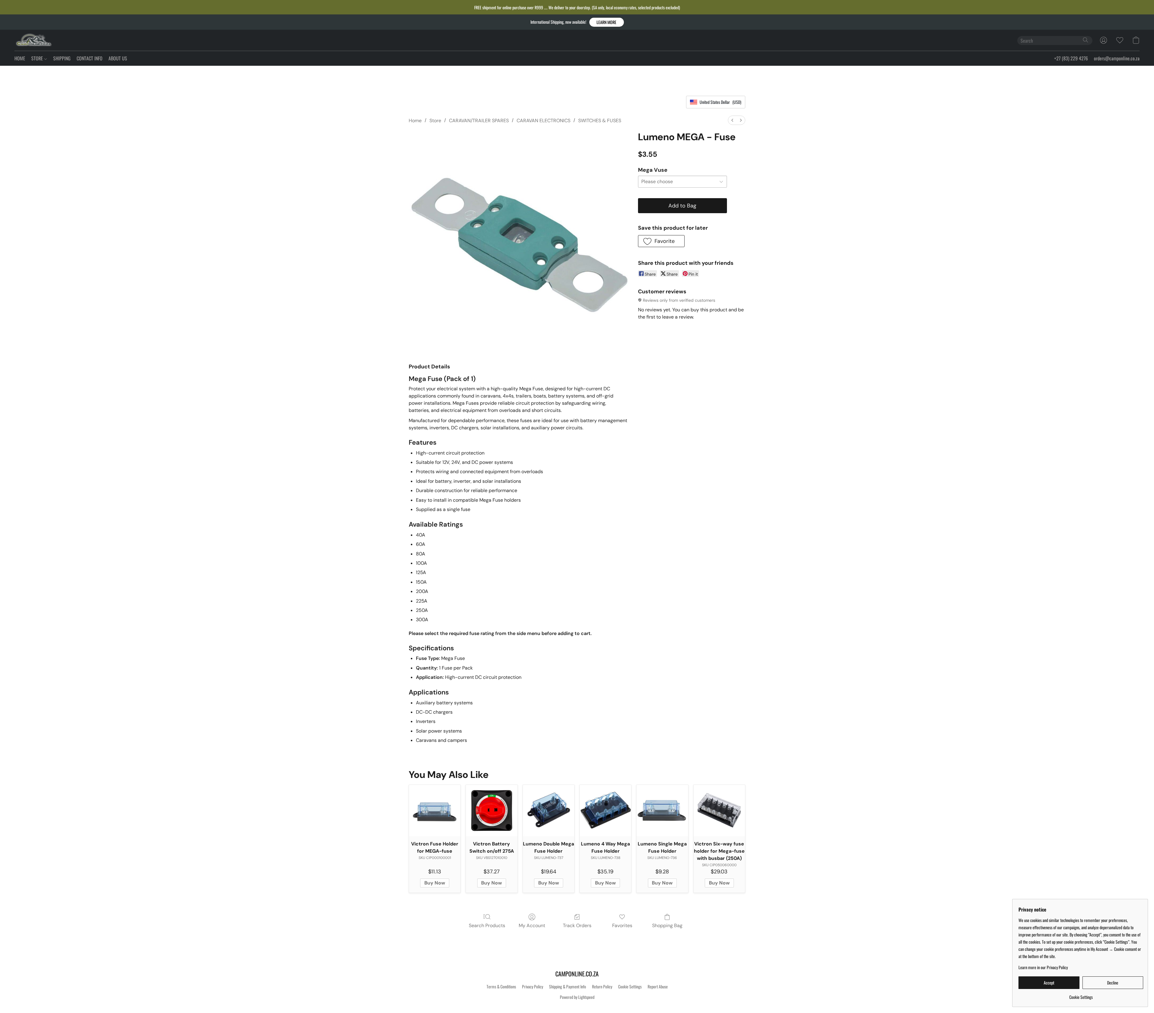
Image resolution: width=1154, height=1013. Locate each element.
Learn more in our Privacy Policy (1043, 967)
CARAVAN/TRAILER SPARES (479, 120)
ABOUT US (117, 58)
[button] (606, 22)
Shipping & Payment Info (567, 987)
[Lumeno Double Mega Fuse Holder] (548, 810)
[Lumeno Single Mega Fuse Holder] (662, 810)
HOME (19, 58)
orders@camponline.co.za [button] (1117, 58)
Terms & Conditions (501, 987)
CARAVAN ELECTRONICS (543, 120)
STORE (37, 58)
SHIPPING (62, 58)
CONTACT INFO (89, 58)
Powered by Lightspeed (577, 997)
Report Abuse (658, 987)
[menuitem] (732, 120)
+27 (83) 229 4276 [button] (1071, 58)
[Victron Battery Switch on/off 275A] (491, 810)
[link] (1080, 995)
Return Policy (602, 987)
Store (435, 120)
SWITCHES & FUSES (599, 120)
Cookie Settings (630, 987)
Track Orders (577, 925)
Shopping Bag (667, 925)
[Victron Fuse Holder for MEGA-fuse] (434, 810)
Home (415, 120)
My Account (532, 925)
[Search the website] (1085, 40)
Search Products (487, 925)
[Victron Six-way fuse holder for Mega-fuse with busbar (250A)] (719, 810)
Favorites (622, 925)
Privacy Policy (532, 987)
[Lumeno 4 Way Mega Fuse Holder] (605, 810)
